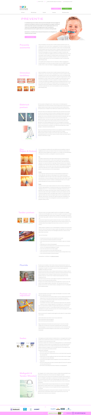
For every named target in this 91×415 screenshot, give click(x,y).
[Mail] (44, 1)
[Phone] (37, 1)
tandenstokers (61, 64)
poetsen (65, 61)
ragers (66, 64)
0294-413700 (40, 1)
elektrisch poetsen (55, 256)
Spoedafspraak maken (67, 1)
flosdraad (56, 64)
